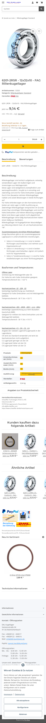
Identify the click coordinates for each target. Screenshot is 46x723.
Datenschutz (20, 694)
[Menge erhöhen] (41, 139)
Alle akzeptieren (23, 701)
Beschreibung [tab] (9, 159)
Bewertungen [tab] (26, 159)
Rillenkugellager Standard (21, 93)
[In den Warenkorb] (4, 25)
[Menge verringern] (4, 139)
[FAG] (22, 379)
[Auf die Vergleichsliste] (33, 31)
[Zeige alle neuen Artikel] (43, 537)
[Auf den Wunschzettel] (39, 31)
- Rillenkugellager (26, 353)
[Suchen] (41, 8)
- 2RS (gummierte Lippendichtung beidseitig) (31, 373)
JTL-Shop (27, 720)
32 (21, 364)
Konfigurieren (23, 707)
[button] (33, 2)
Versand (21, 114)
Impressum (8, 694)
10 (21, 369)
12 (21, 358)
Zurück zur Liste (9, 18)
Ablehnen (23, 714)
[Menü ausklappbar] (3, 1)
